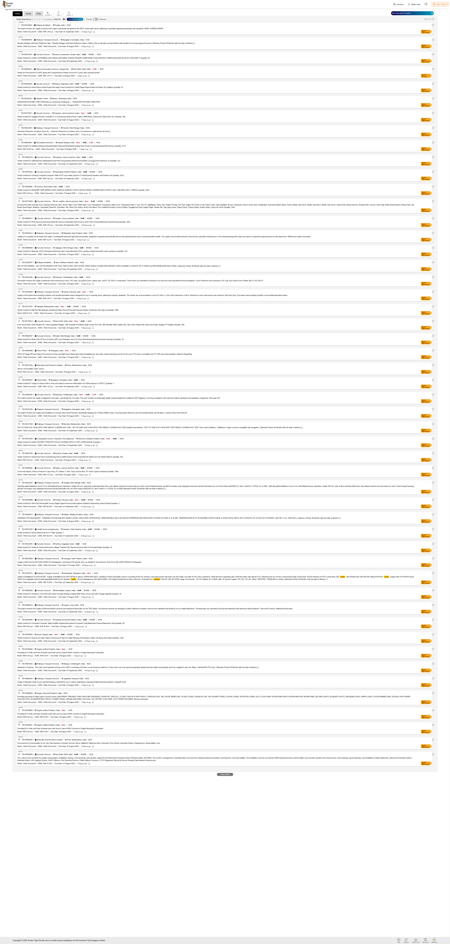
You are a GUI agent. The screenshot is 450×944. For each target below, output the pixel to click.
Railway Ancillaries (43, 25)
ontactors (57, 19)
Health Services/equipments (48, 529)
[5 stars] (42, 19)
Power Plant (41, 351)
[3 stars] (37, 19)
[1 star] (32, 19)
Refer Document (29, 32)
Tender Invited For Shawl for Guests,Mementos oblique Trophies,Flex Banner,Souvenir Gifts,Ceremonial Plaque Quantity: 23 (64, 547)
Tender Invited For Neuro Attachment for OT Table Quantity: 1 (40, 533)
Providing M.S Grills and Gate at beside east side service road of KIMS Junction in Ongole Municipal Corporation (60, 728)
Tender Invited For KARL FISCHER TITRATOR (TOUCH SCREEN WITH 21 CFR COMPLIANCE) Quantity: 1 (59, 442)
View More (225, 774)
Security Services (43, 54)
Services (400, 4)
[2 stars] (35, 19)
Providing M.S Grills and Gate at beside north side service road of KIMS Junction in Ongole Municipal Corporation (60, 653)
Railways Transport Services (47, 40)
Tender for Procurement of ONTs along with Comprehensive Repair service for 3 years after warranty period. (58, 73)
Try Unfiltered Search (75, 19)
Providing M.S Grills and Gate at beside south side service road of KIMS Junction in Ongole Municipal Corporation (60, 714)
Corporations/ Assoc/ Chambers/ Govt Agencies (55, 439)
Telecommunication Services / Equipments (52, 69)
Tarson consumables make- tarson (30, 369)
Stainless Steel (42, 98)
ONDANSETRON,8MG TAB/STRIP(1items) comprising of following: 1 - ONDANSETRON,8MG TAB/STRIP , (59, 102)
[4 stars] (39, 19)
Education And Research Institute (50, 365)
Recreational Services (44, 143)
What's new (415, 4)
